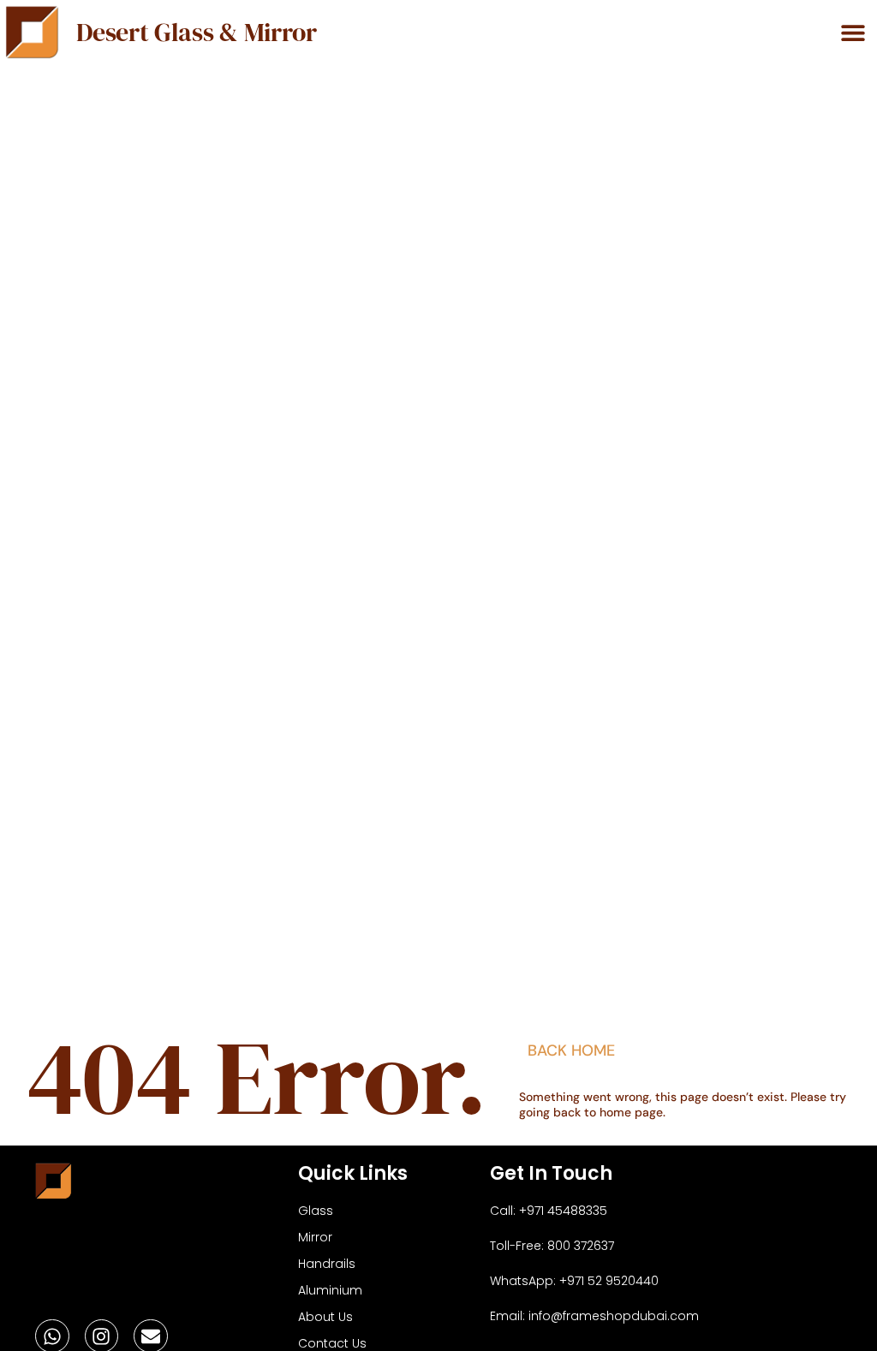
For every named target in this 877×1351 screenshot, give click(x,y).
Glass (315, 1210)
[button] (852, 32)
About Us (325, 1316)
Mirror (315, 1237)
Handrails (326, 1263)
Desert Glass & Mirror (196, 32)
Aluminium (330, 1290)
